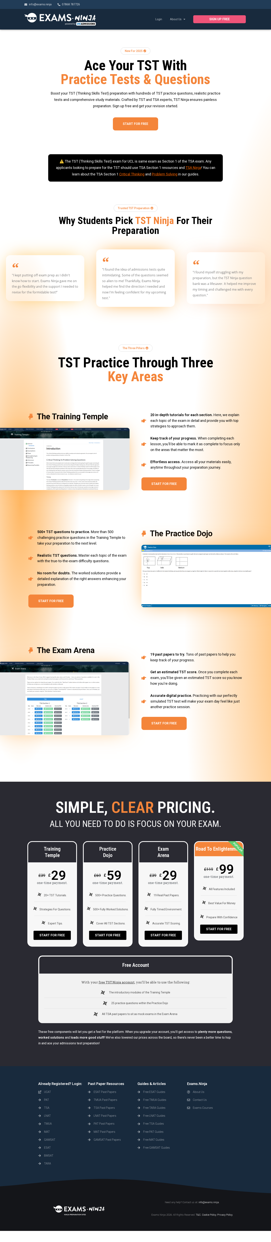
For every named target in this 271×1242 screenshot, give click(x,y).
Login (158, 19)
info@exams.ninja (209, 1202)
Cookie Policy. (209, 1214)
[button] (219, 19)
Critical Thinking (131, 174)
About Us (176, 19)
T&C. (198, 1214)
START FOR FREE (52, 935)
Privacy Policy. (225, 1214)
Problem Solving (164, 174)
